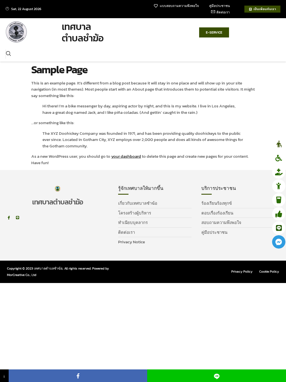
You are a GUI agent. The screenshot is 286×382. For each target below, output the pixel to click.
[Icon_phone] (26, 218)
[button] (8, 54)
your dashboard (126, 156)
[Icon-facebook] (9, 218)
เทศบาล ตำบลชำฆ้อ (83, 32)
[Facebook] (78, 375)
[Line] (17, 218)
